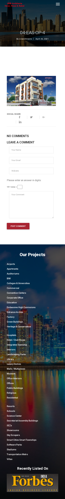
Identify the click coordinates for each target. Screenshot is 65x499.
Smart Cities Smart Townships (21, 440)
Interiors (11, 349)
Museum (11, 373)
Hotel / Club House (16, 340)
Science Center (14, 416)
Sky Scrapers (13, 435)
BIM (9, 278)
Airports (11, 264)
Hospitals (11, 335)
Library (10, 359)
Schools (11, 411)
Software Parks (14, 445)
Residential (12, 397)
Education (12, 302)
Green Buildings (15, 322)
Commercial (13, 288)
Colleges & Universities (18, 283)
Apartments (12, 269)
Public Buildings (15, 388)
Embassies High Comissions (21, 307)
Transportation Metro (17, 454)
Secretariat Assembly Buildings (22, 420)
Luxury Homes (14, 364)
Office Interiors (14, 378)
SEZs (9, 425)
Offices (10, 383)
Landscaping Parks (16, 354)
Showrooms (13, 430)
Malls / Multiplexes (16, 369)
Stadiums (11, 449)
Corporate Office (15, 298)
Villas (9, 459)
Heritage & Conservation (19, 326)
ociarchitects (25, 39)
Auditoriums (13, 273)
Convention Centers (16, 293)
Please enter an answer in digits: (24, 180)
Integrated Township (17, 345)
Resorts (11, 406)
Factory (10, 317)
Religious (11, 393)
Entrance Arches (15, 312)
